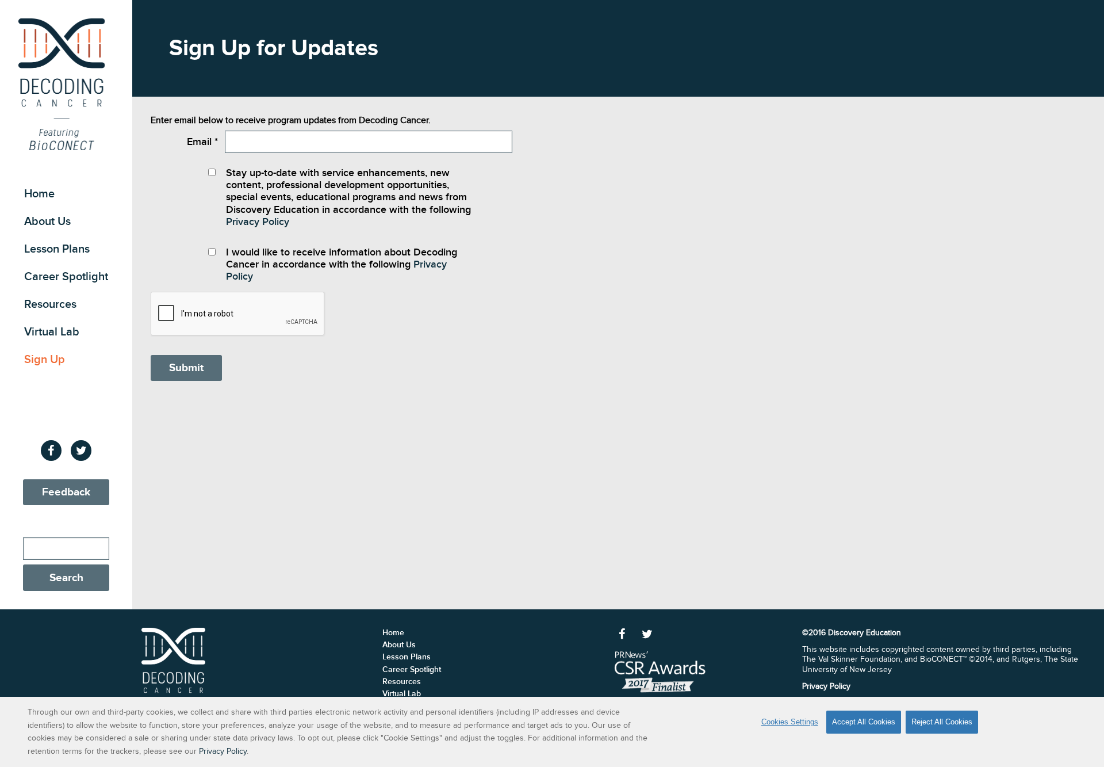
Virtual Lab (51, 332)
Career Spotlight (66, 277)
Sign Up (44, 360)
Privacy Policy (257, 222)
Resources (50, 304)
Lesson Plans (57, 249)
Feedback (66, 492)
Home (39, 194)
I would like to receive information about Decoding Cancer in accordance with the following (341, 264)
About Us (47, 221)
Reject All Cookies (941, 722)
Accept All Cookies (863, 722)
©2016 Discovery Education (851, 633)
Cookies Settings (789, 722)
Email (202, 142)
